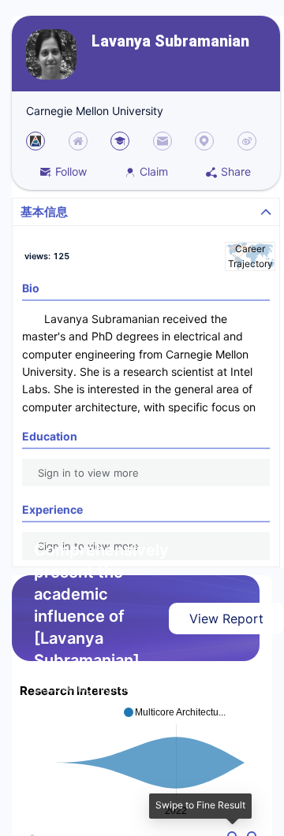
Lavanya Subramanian (170, 41)
